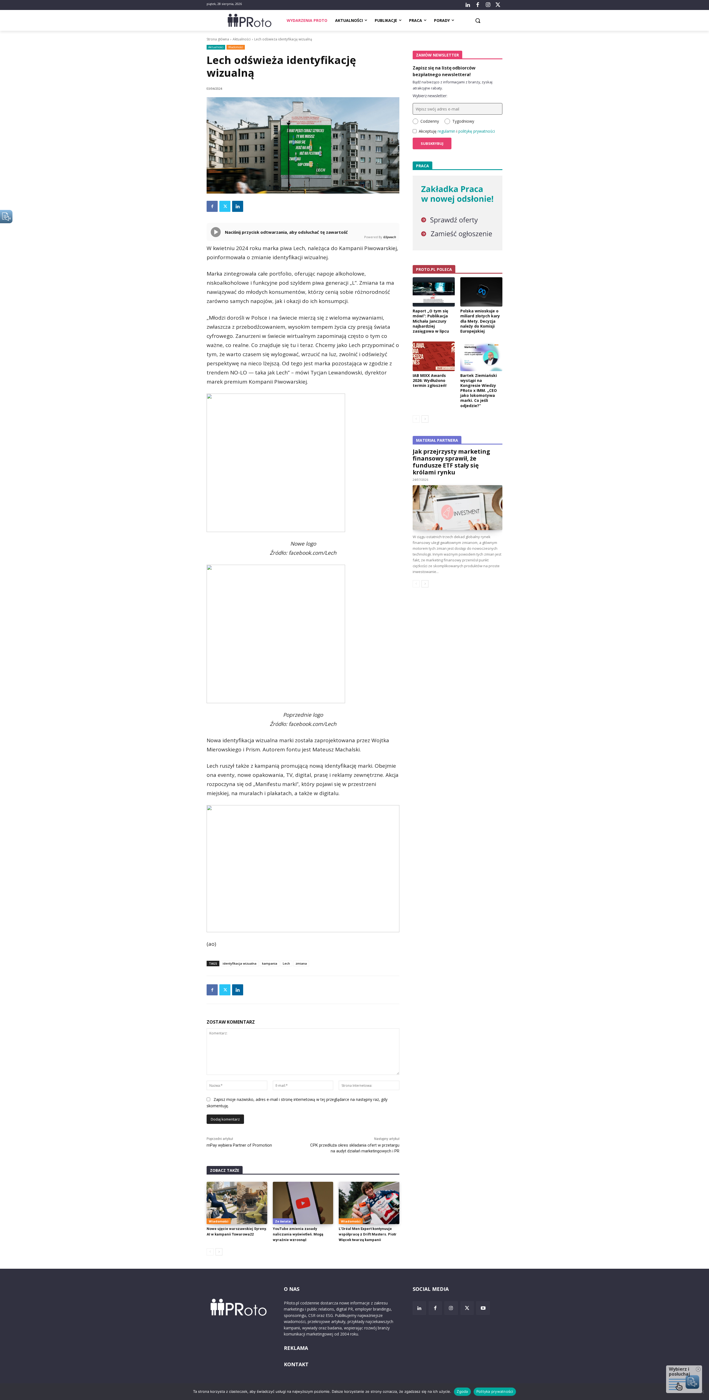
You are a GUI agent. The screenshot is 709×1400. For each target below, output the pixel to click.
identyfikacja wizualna (239, 963)
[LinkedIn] (467, 5)
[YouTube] (483, 1308)
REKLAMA (296, 1348)
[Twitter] (498, 5)
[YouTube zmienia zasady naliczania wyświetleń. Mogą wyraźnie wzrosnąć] (303, 1203)
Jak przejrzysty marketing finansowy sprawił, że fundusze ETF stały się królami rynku (451, 462)
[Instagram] (487, 5)
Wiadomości (235, 47)
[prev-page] (210, 1251)
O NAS (291, 1289)
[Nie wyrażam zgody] (702, 1391)
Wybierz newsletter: (430, 95)
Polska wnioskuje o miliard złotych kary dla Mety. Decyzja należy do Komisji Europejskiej (480, 321)
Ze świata (283, 1221)
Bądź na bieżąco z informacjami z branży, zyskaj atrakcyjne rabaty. (452, 85)
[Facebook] (477, 5)
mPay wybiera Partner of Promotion (239, 1145)
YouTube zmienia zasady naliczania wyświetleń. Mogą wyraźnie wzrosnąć (298, 1234)
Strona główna (218, 39)
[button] (477, 20)
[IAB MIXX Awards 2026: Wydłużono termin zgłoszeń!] (434, 356)
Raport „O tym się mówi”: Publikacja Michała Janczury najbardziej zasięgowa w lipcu (431, 321)
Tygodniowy (463, 121)
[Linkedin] (237, 206)
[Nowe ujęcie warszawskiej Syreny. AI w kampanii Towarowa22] (237, 1203)
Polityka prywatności (494, 1391)
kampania (269, 963)
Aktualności (242, 39)
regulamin (446, 131)
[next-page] (218, 1251)
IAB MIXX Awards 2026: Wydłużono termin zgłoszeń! (429, 380)
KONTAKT (296, 1364)
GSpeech (389, 236)
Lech (286, 963)
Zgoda (462, 1391)
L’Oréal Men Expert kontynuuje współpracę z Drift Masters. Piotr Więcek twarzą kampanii (368, 1234)
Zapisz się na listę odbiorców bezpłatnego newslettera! (444, 71)
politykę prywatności (476, 131)
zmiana (301, 963)
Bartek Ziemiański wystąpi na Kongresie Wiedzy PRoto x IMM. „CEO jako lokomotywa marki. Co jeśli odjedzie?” (478, 390)
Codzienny (429, 121)
